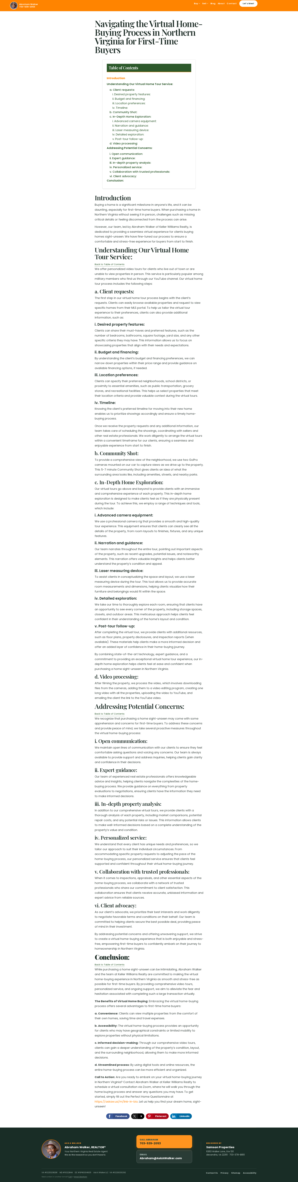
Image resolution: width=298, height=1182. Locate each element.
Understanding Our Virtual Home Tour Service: (140, 84)
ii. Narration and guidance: (130, 126)
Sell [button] (204, 3)
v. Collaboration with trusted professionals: (140, 172)
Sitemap (235, 1173)
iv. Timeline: (120, 108)
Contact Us (212, 1173)
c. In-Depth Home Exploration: (130, 117)
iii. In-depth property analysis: (130, 163)
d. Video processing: (124, 143)
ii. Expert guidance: (122, 158)
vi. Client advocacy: (123, 176)
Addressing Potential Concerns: (129, 148)
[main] (149, 569)
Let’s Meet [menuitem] (248, 3)
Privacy (224, 1173)
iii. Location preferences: (129, 103)
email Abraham (80, 1177)
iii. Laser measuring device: (130, 130)
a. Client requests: (122, 90)
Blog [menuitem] (213, 3)
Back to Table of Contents (109, 264)
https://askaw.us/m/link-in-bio (116, 1101)
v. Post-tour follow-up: (127, 139)
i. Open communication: (126, 154)
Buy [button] (196, 3)
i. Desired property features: (131, 94)
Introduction (116, 78)
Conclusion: (115, 180)
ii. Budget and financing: (128, 99)
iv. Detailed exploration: (128, 134)
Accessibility (249, 1173)
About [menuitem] (221, 3)
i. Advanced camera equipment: (134, 121)
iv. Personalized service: (126, 167)
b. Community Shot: (123, 112)
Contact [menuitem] (232, 3)
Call (70, 1177)
